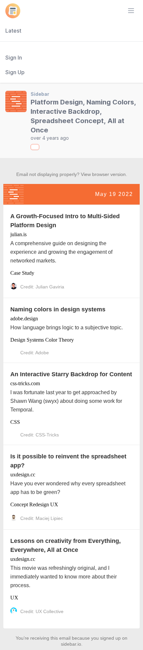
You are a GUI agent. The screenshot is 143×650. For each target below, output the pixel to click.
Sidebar (40, 94)
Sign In (13, 57)
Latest (13, 30)
